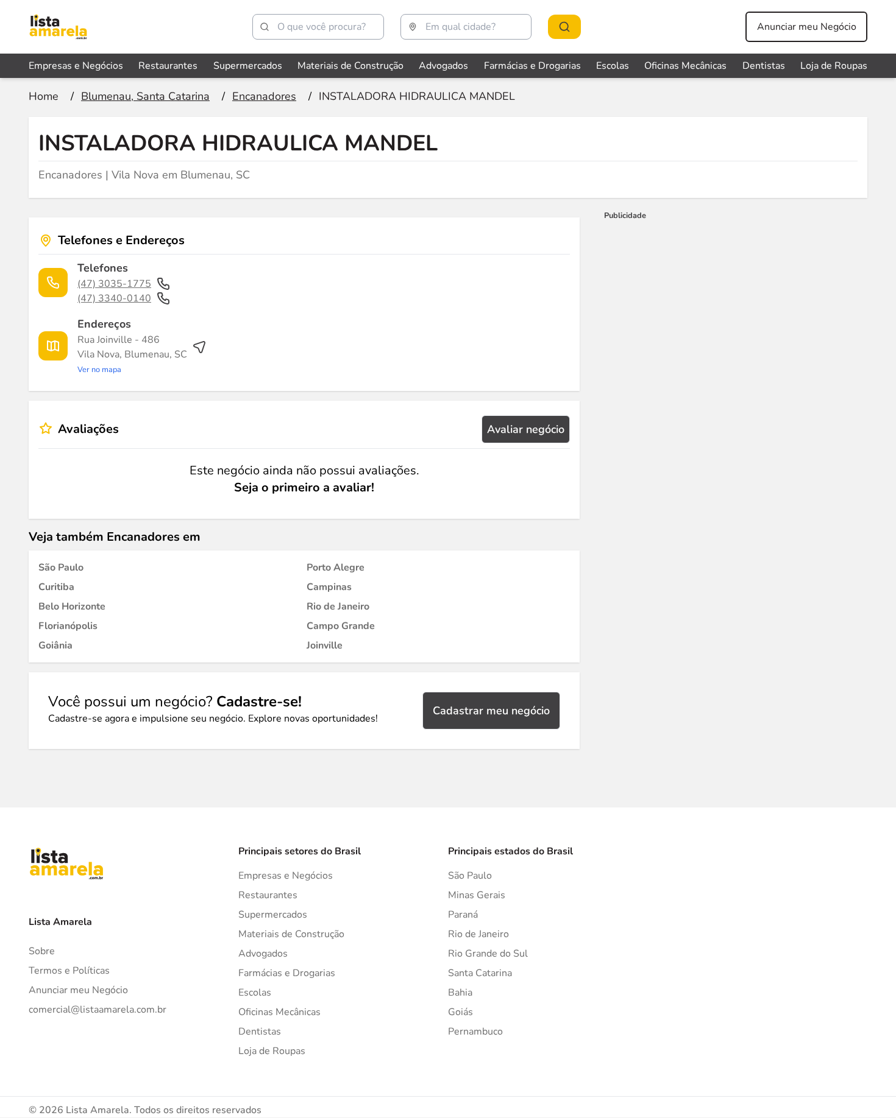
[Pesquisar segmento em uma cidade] (564, 27)
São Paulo (470, 875)
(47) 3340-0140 (114, 298)
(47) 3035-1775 (114, 283)
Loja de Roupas (833, 65)
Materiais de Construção (350, 65)
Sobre (42, 951)
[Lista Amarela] (58, 27)
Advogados (443, 65)
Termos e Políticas (69, 970)
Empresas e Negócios (76, 65)
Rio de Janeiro (478, 934)
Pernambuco (475, 1031)
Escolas (612, 65)
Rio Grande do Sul (488, 953)
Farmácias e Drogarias (532, 65)
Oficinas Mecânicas (685, 65)
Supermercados (247, 65)
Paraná (463, 914)
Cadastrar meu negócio (491, 710)
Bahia (460, 992)
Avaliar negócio (525, 429)
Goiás (460, 1012)
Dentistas (763, 65)
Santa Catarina (480, 973)
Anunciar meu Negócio (806, 26)
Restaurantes (167, 65)
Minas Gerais (476, 895)
